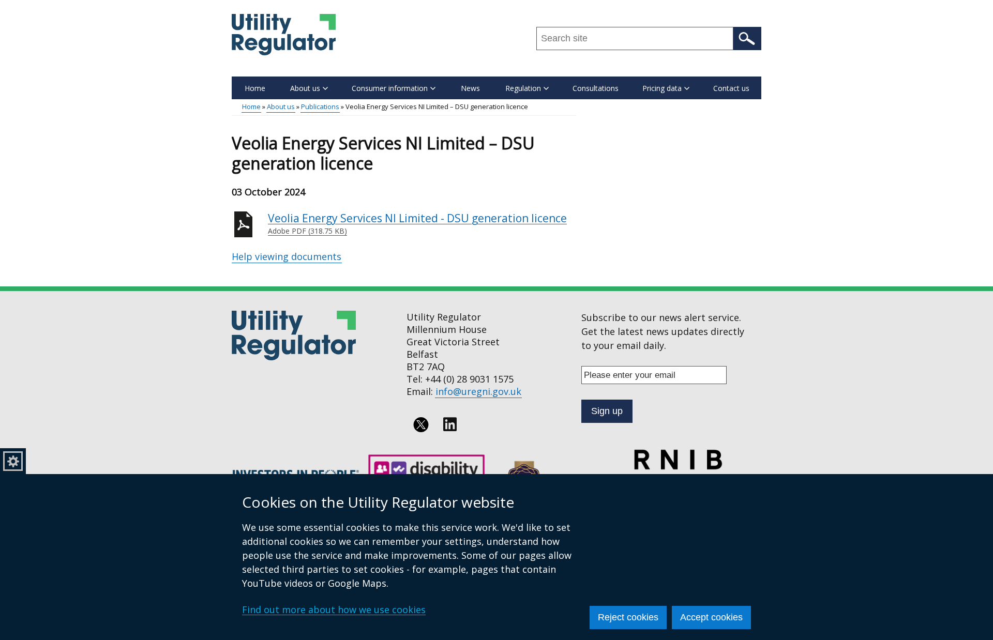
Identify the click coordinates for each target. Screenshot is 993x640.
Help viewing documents (286, 256)
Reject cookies (628, 617)
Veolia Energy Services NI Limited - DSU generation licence (417, 223)
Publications (320, 106)
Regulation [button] (523, 88)
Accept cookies (711, 617)
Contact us (731, 88)
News (470, 88)
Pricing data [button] (662, 88)
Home (255, 88)
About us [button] (305, 88)
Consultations (596, 88)
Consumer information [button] (390, 88)
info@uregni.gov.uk (478, 391)
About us (281, 106)
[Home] (284, 34)
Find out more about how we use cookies (334, 609)
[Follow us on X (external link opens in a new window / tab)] (421, 424)
